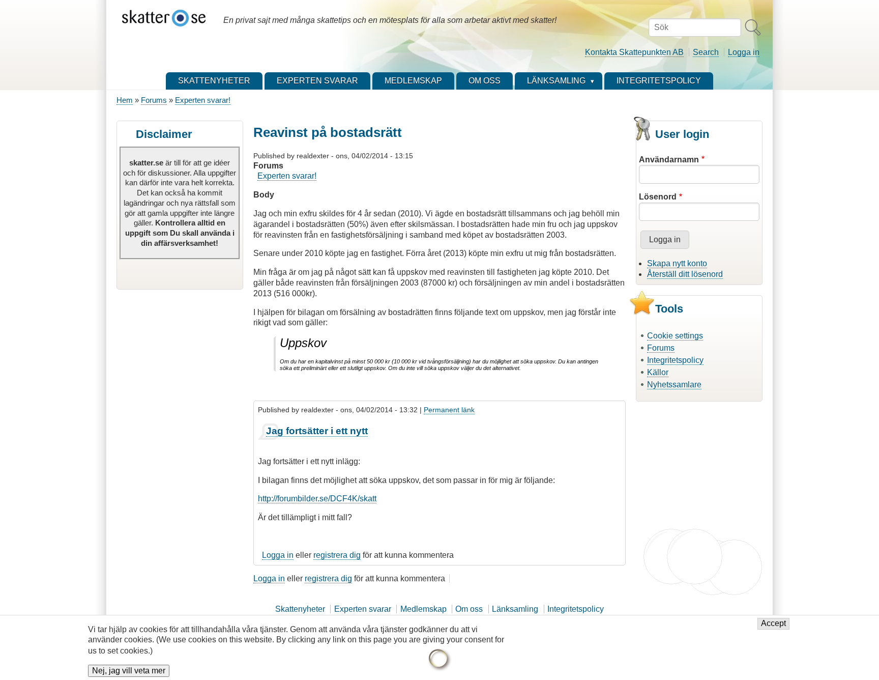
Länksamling (515, 609)
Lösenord (658, 196)
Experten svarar (362, 609)
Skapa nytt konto (677, 263)
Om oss (469, 609)
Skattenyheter (300, 609)
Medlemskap (423, 609)
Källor (657, 372)
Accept (773, 623)
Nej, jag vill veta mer (128, 670)
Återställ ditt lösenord (685, 274)
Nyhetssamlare (674, 384)
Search (706, 52)
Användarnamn (669, 159)
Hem (124, 100)
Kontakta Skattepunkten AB (634, 52)
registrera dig (337, 555)
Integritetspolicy (675, 360)
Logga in (743, 52)
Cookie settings (675, 335)
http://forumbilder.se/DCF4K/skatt (317, 498)
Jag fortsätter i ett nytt (317, 431)
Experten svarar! (202, 100)
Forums (154, 100)
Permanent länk (449, 410)
